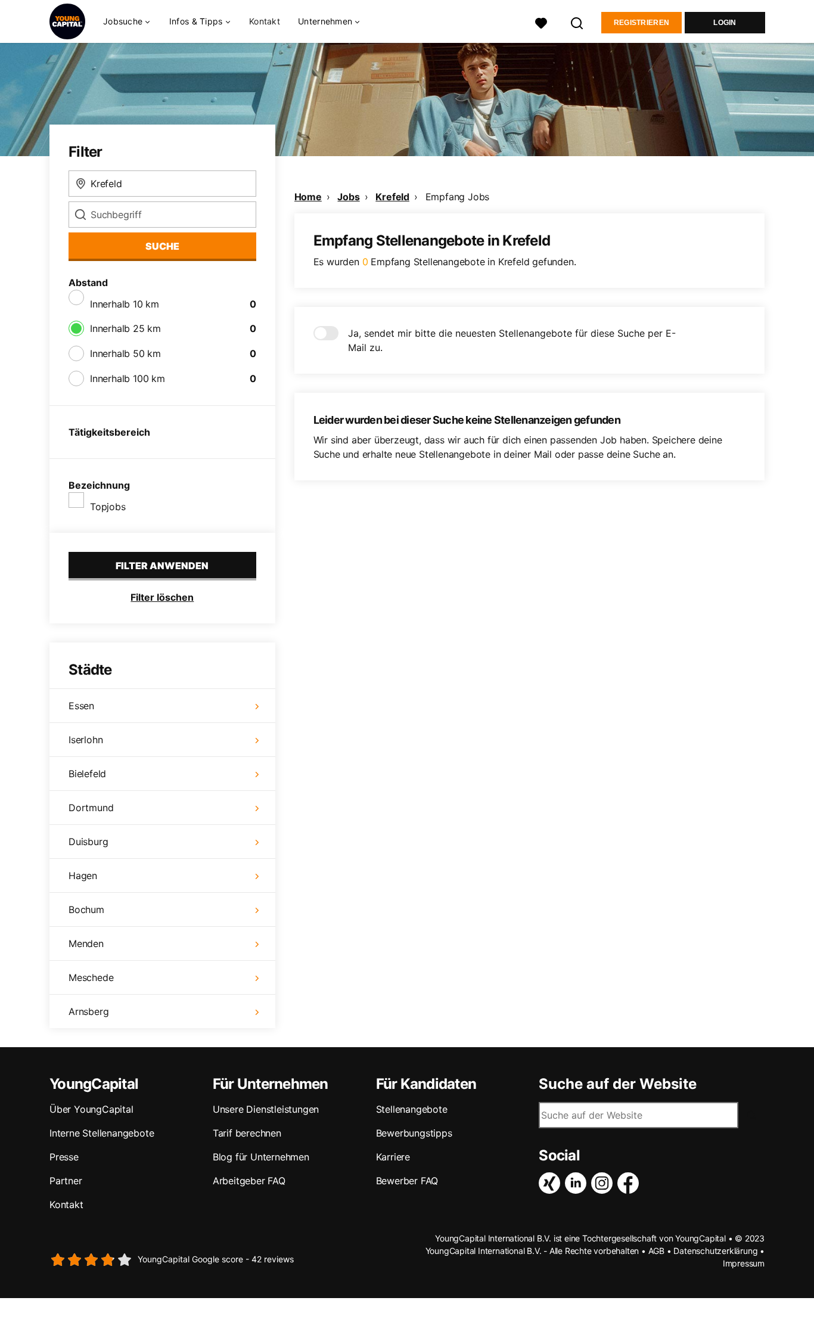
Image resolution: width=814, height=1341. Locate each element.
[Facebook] (630, 1183)
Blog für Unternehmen (261, 1157)
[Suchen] (577, 22)
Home (308, 197)
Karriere (393, 1157)
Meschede (91, 977)
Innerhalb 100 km (127, 378)
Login (725, 22)
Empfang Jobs (457, 197)
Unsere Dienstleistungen (266, 1109)
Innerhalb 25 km (125, 328)
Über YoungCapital (91, 1109)
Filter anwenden (162, 566)
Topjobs (108, 507)
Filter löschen (162, 597)
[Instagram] (604, 1183)
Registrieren (642, 22)
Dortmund (91, 808)
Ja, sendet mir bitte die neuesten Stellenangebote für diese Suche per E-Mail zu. (512, 340)
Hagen (83, 875)
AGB (656, 1251)
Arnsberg (88, 1011)
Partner (65, 1181)
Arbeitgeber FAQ (249, 1181)
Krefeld (392, 197)
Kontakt (264, 21)
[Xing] (552, 1183)
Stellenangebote (412, 1109)
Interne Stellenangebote (101, 1133)
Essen (81, 706)
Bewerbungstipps (414, 1133)
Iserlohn (85, 740)
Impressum (744, 1263)
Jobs (348, 197)
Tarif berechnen (247, 1133)
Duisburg (88, 842)
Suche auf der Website (618, 1084)
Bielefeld (87, 774)
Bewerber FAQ (407, 1181)
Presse (64, 1157)
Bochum (86, 909)
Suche (162, 246)
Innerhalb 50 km (125, 353)
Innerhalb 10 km (124, 304)
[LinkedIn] (578, 1183)
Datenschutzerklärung (715, 1251)
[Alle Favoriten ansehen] (541, 22)
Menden (86, 943)
